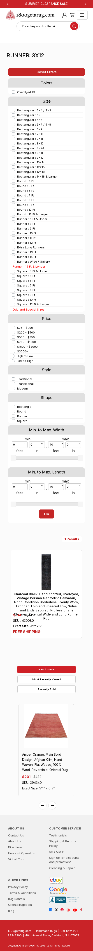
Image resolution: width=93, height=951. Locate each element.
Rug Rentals (16, 899)
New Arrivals (46, 669)
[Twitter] (57, 910)
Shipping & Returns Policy (62, 843)
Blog (11, 911)
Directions (15, 847)
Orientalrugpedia (20, 904)
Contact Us (16, 835)
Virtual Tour (16, 859)
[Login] (64, 15)
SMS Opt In (57, 851)
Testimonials (58, 835)
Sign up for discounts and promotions (64, 860)
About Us (14, 841)
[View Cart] (72, 15)
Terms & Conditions (22, 893)
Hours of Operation (21, 853)
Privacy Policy (18, 887)
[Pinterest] (63, 910)
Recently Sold (47, 689)
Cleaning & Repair (62, 868)
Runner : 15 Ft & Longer (29, 266)
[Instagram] (69, 910)
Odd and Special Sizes (28, 309)
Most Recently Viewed (46, 679)
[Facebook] (52, 910)
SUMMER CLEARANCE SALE (46, 4)
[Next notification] (85, 4)
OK (46, 514)
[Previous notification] (7, 4)
